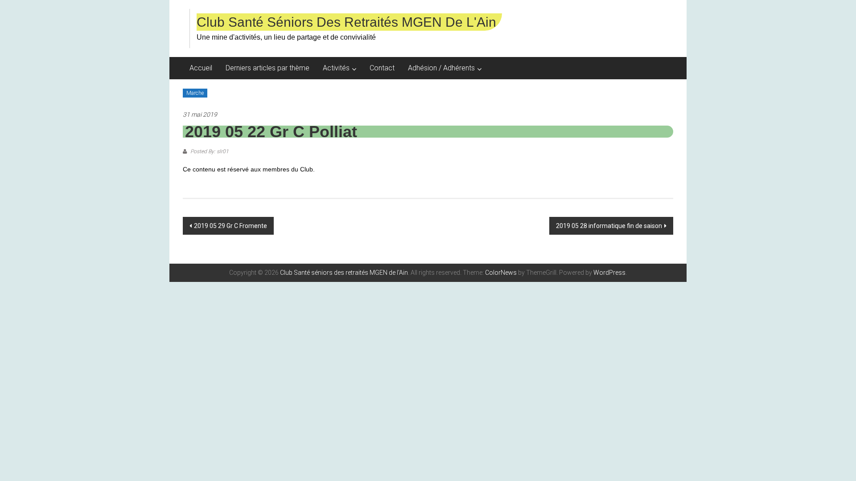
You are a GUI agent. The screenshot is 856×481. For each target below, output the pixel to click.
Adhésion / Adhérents (441, 68)
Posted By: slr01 (209, 151)
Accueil (200, 68)
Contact (382, 68)
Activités (336, 68)
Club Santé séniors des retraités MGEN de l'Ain (346, 22)
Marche (195, 93)
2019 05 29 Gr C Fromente (230, 225)
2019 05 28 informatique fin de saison (609, 225)
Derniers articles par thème (267, 68)
